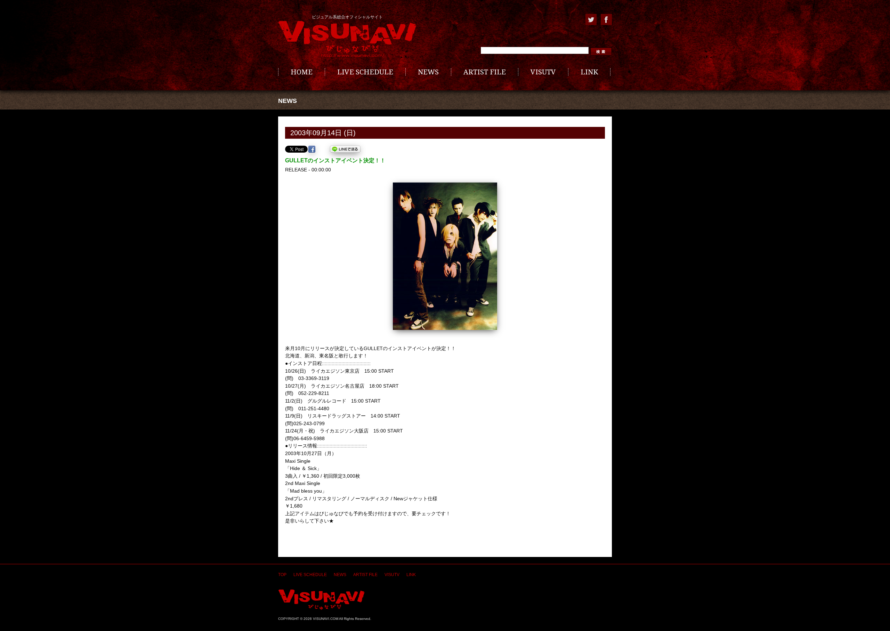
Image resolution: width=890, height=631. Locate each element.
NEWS (428, 72)
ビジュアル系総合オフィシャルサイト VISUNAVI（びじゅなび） (347, 39)
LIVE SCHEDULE (365, 72)
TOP (282, 574)
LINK (589, 72)
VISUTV (543, 72)
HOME (302, 72)
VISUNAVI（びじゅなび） (321, 599)
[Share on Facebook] (311, 149)
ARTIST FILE (484, 72)
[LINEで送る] (345, 149)
